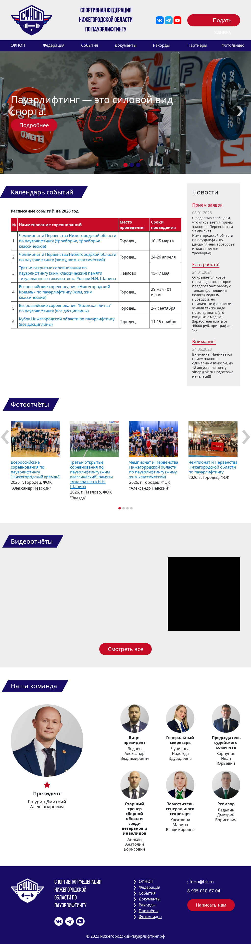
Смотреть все (125, 648)
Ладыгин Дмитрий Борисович (226, 814)
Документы (125, 45)
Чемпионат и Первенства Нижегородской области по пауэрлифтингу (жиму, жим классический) (67, 257)
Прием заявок (207, 205)
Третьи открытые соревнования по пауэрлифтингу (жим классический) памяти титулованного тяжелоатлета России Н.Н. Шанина (67, 273)
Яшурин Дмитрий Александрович (47, 804)
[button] (120, 508)
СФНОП (18, 45)
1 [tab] (125, 165)
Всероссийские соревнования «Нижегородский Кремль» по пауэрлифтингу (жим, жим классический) (64, 292)
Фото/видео (233, 45)
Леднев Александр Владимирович (134, 753)
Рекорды (161, 45)
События (89, 45)
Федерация (53, 45)
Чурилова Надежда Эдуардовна (180, 753)
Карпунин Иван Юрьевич (225, 758)
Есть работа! (205, 264)
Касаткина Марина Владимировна (180, 824)
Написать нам (211, 905)
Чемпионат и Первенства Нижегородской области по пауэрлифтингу (213, 467)
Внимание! (204, 341)
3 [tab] (138, 165)
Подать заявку (222, 21)
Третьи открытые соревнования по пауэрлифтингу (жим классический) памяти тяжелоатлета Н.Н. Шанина (91, 474)
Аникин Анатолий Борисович (134, 844)
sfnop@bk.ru (200, 882)
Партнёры (197, 45)
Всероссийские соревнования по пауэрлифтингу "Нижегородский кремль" (35, 469)
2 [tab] (132, 165)
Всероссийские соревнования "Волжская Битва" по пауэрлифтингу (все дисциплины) (65, 308)
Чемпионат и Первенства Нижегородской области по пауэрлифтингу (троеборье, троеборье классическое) (67, 241)
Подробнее (34, 125)
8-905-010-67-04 (203, 891)
